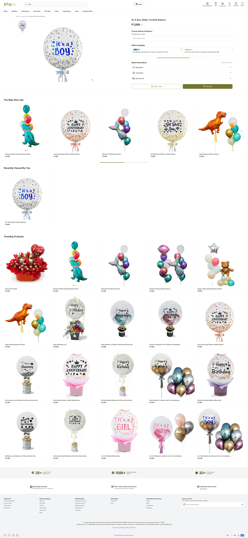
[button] (6, 11)
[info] (142, 25)
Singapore (149, 508)
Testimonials (43, 508)
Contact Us (114, 501)
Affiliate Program (79, 505)
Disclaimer (7, 508)
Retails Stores (79, 508)
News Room (43, 510)
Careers (42, 505)
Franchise (78, 510)
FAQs (112, 503)
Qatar (147, 503)
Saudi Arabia (149, 505)
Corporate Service (80, 503)
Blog (41, 512)
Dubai (148, 501)
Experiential (23, 16)
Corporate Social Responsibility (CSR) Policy (124, 527)
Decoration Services (80, 501)
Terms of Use (7, 505)
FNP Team (42, 503)
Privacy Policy (8, 503)
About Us (42, 501)
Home (18, 16)
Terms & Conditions (9, 501)
